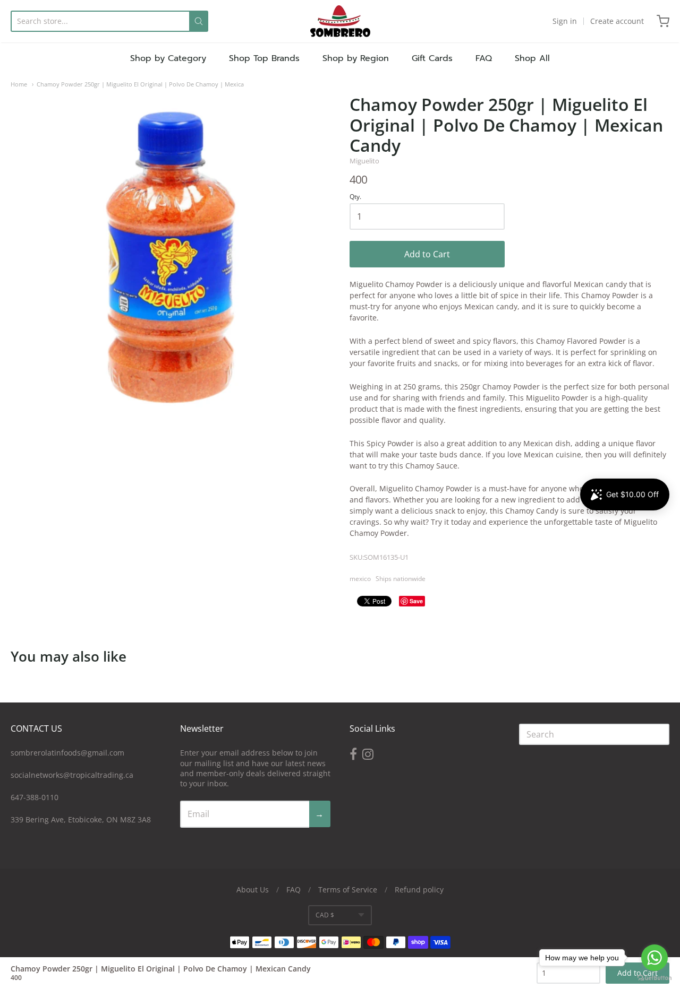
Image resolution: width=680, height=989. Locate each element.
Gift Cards (432, 58)
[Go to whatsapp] (654, 957)
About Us (252, 889)
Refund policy (419, 889)
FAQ (483, 58)
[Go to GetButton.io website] (655, 978)
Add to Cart (427, 254)
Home (19, 84)
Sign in (564, 21)
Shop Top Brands (264, 58)
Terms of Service (347, 889)
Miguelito (364, 161)
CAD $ (325, 914)
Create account (617, 21)
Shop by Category (168, 58)
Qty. (355, 197)
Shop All (532, 58)
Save (416, 601)
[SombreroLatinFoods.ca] (340, 21)
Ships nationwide (401, 578)
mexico (360, 578)
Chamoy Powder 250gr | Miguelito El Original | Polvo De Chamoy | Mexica (140, 84)
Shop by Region (355, 58)
